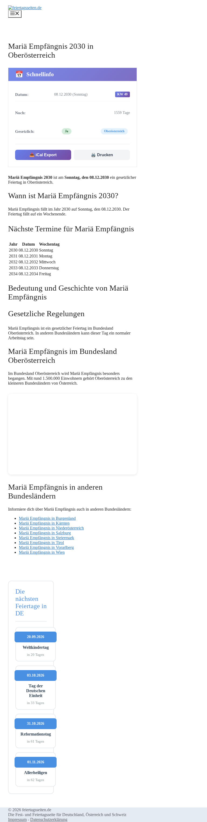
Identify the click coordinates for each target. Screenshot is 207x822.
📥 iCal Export (43, 154)
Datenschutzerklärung (48, 819)
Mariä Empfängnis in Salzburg (45, 533)
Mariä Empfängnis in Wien (42, 552)
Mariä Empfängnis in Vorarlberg (46, 547)
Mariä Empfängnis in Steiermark (46, 537)
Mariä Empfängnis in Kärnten (44, 523)
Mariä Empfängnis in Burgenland (47, 518)
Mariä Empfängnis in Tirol (41, 542)
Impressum (17, 819)
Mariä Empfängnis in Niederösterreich (51, 528)
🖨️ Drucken (102, 154)
